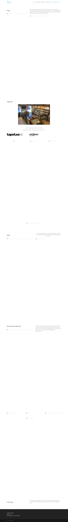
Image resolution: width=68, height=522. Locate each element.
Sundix (12, 520)
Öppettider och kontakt (40, 2)
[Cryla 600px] (20, 329)
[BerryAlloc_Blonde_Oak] (20, 238)
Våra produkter (55, 2)
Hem (34, 2)
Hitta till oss (48, 2)
